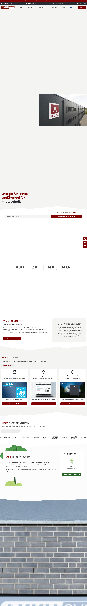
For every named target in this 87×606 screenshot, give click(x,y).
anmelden (73, 212)
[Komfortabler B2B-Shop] (1, 3)
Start (21, 7)
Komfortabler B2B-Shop (7, 3)
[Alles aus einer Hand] (26, 3)
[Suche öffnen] (76, 7)
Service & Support (82, 3)
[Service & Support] (77, 3)
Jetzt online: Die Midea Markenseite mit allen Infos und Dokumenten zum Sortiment (43, 400)
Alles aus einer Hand (32, 3)
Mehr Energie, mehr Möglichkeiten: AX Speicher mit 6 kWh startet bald (72, 400)
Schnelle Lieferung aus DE (57, 3)
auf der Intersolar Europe (14, 399)
